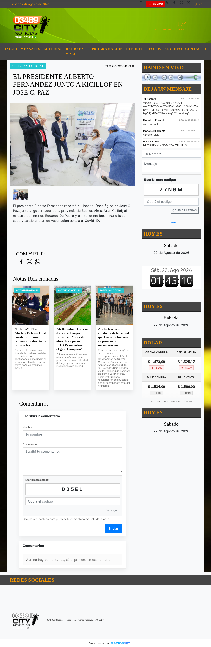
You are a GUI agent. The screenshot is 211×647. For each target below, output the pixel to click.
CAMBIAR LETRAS (184, 210)
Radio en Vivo (75, 51)
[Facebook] (175, 4)
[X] (168, 4)
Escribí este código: (37, 479)
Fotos (155, 49)
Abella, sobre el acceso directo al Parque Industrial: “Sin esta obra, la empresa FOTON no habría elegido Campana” (72, 339)
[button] (142, 4)
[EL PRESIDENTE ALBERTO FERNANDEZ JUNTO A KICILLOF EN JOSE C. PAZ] (20, 194)
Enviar (113, 528)
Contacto (195, 49)
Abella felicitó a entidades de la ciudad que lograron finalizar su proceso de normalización (113, 337)
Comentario (30, 444)
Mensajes (30, 49)
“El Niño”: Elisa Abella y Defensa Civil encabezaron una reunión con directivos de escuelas (30, 337)
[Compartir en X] (29, 262)
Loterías (52, 49)
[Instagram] (182, 4)
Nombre (27, 427)
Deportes (136, 49)
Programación (107, 49)
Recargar (112, 510)
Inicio (11, 49)
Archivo (173, 49)
